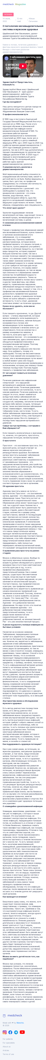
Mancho (20, 1023)
